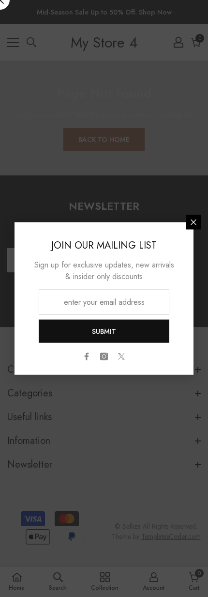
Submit (104, 331)
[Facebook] (86, 357)
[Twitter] (121, 357)
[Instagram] (104, 357)
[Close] (193, 222)
